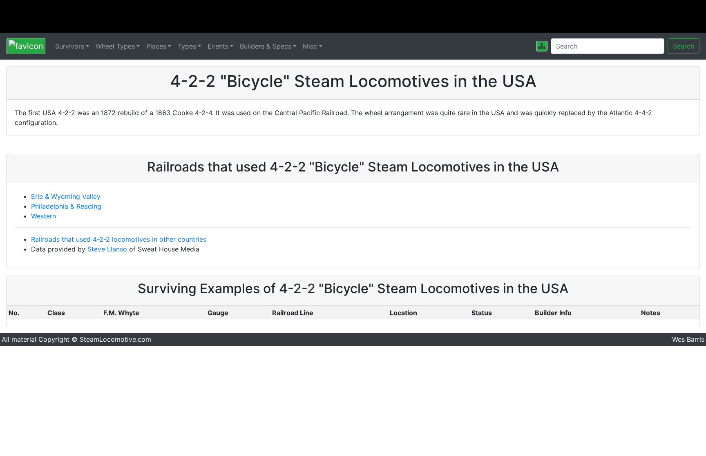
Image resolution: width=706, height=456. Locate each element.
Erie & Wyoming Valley (66, 196)
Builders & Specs (265, 46)
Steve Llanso (107, 249)
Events (218, 46)
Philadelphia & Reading (66, 206)
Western (43, 216)
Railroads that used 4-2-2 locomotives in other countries (118, 239)
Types (187, 46)
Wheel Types (115, 46)
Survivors (69, 46)
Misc (310, 46)
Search (683, 46)
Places (156, 46)
